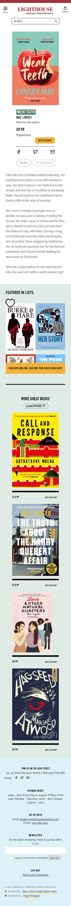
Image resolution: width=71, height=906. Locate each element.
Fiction (23, 163)
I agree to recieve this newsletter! (31, 858)
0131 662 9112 (40, 822)
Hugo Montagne (31, 895)
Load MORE (35, 406)
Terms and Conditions (35, 874)
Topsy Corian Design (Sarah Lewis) (39, 891)
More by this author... (28, 122)
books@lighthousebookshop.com (39, 819)
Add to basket (45, 140)
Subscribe (54, 858)
